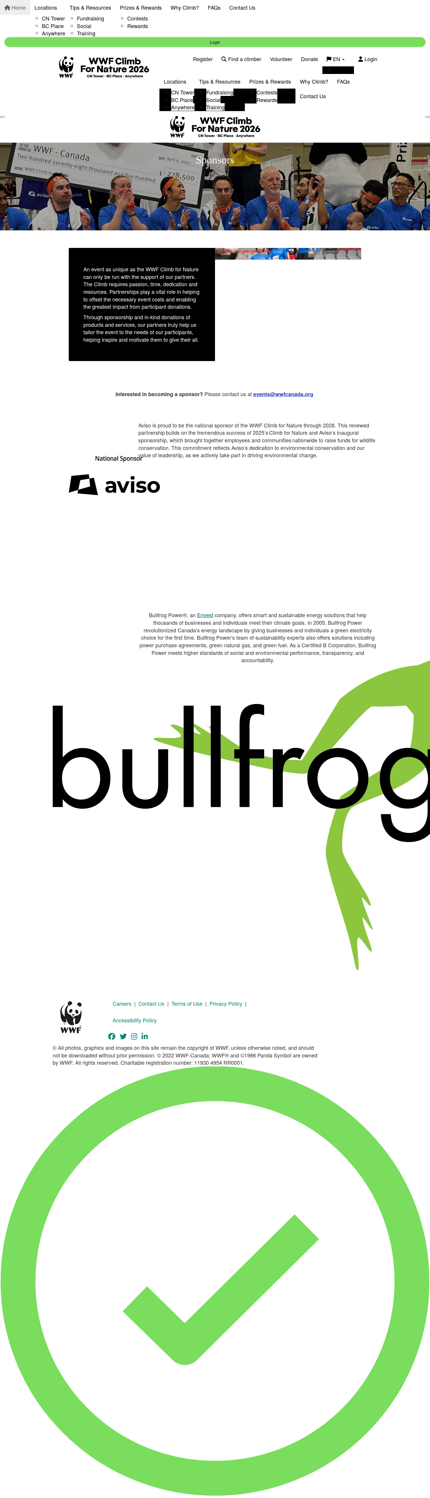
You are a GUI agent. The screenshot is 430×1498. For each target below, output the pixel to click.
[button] (87, 478)
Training (86, 33)
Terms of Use (186, 1003)
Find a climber (244, 59)
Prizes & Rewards (141, 7)
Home (18, 7)
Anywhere (53, 33)
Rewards (137, 26)
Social (84, 26)
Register (203, 59)
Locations (46, 7)
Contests (137, 18)
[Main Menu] (2, 117)
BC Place (53, 26)
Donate (309, 59)
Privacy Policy (225, 1003)
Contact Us (242, 7)
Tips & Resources (90, 7)
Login (215, 42)
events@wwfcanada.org (283, 394)
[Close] (427, 117)
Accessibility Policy (135, 1020)
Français (344, 70)
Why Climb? (185, 7)
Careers (122, 1003)
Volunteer (281, 59)
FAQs (214, 7)
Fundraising (90, 18)
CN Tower (53, 18)
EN (336, 59)
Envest (205, 615)
